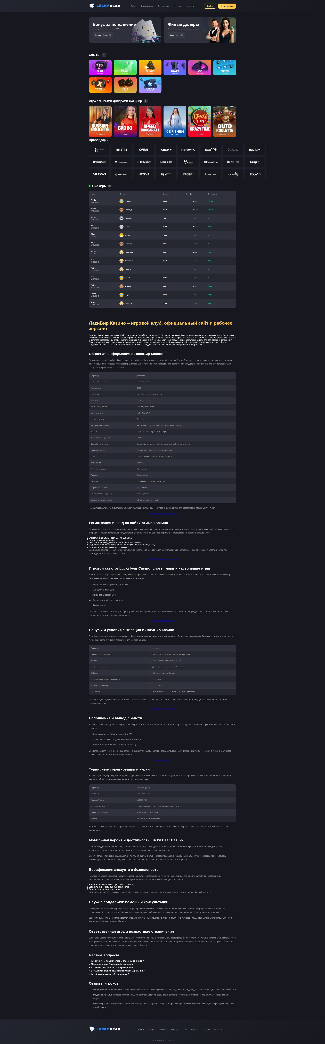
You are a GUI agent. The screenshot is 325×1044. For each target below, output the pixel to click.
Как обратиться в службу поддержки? (110, 974)
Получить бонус (101, 35)
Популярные (163, 6)
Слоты (133, 6)
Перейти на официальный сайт (162, 513)
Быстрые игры (147, 6)
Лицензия (206, 1029)
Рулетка (151, 1029)
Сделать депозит (162, 760)
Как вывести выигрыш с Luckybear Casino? (113, 967)
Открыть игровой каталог (162, 621)
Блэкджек (162, 1029)
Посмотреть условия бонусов (162, 709)
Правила (195, 1029)
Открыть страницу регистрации (162, 559)
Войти (210, 6)
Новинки (177, 6)
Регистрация (227, 6)
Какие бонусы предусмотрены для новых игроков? (117, 961)
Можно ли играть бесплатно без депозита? (113, 964)
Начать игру (174, 35)
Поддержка (218, 1029)
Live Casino (174, 1029)
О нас (185, 1029)
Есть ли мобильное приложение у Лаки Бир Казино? (118, 971)
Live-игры (190, 6)
